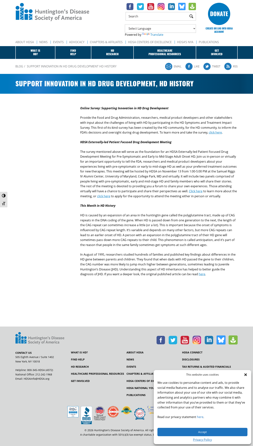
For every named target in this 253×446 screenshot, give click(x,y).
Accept (202, 432)
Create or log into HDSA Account (219, 30)
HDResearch (112, 52)
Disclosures (191, 359)
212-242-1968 (43, 374)
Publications (136, 395)
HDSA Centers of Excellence (150, 42)
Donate (219, 14)
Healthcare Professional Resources (97, 373)
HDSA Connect (192, 352)
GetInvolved (216, 52)
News (43, 42)
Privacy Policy (202, 440)
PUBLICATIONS (209, 42)
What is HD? (79, 352)
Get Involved (80, 381)
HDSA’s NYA (185, 42)
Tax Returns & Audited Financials (206, 366)
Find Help (78, 359)
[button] (245, 375)
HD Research (80, 366)
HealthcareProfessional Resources (165, 52)
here (200, 417)
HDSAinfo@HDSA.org (36, 378)
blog (19, 66)
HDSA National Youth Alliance (149, 388)
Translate (156, 35)
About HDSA (24, 42)
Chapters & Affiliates (106, 42)
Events (58, 42)
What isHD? (35, 52)
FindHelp (73, 52)
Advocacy (76, 42)
